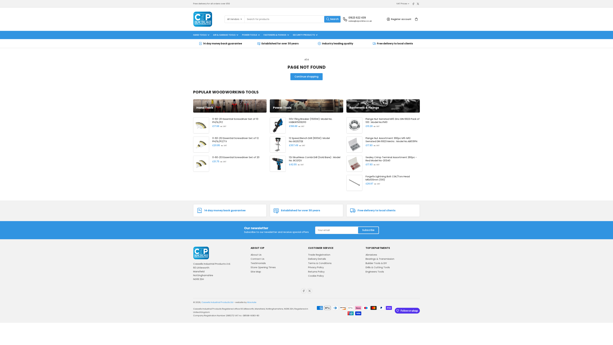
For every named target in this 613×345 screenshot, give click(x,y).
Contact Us (257, 259)
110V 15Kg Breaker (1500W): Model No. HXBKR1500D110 (310, 120)
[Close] (48, 329)
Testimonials (258, 263)
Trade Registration (319, 254)
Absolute (251, 302)
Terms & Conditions (320, 263)
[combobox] (293, 19)
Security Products (304, 34)
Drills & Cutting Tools (378, 267)
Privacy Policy (316, 267)
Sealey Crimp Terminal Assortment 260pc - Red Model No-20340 (391, 159)
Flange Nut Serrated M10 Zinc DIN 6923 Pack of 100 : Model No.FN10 (393, 120)
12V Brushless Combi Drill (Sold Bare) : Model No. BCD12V (314, 159)
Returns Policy (316, 271)
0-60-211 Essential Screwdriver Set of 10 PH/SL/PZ (235, 120)
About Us (256, 254)
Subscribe (368, 230)
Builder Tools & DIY (376, 263)
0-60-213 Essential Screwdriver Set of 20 (235, 157)
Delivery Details (317, 259)
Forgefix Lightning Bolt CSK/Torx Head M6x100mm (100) (388, 178)
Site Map (256, 271)
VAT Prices (401, 3)
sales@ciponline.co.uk (360, 21)
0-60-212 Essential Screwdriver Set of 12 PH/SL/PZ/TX (235, 139)
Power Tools (249, 34)
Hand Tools (200, 34)
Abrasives (371, 254)
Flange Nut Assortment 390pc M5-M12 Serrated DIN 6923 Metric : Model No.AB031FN (391, 139)
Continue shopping (306, 76)
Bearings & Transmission (380, 259)
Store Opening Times (263, 267)
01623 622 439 (357, 17)
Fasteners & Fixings (275, 34)
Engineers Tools (375, 271)
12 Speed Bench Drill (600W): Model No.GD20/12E (309, 139)
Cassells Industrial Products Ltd (217, 302)
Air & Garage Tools (224, 34)
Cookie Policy (316, 275)
